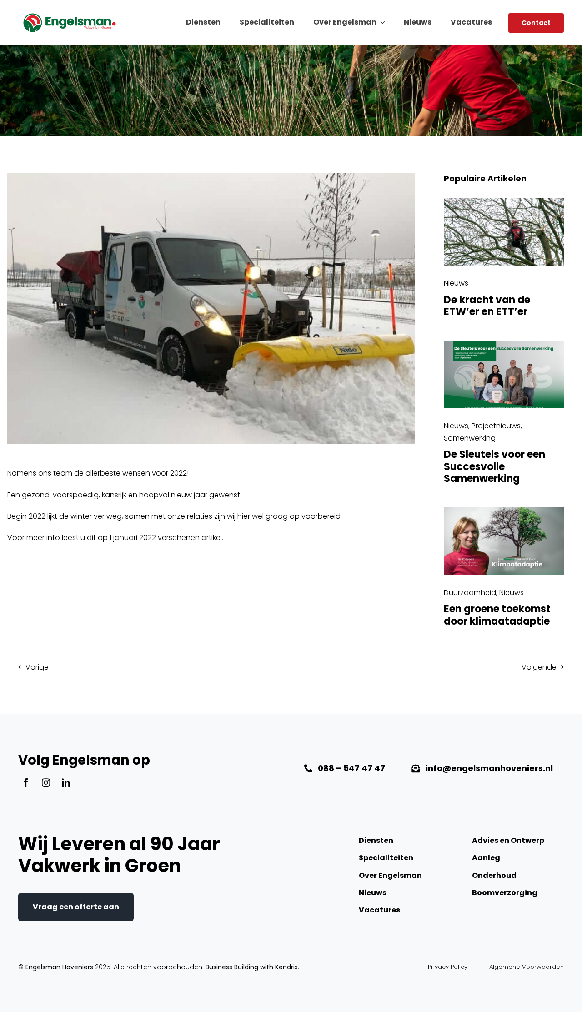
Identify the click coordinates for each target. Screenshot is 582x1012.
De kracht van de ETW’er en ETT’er (487, 306)
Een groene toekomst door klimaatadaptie (497, 615)
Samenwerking (470, 438)
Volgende (539, 667)
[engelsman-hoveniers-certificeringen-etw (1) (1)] (504, 201)
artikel (211, 537)
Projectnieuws (496, 426)
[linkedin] (66, 782)
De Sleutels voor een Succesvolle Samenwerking (494, 466)
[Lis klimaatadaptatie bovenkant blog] (504, 511)
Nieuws (456, 283)
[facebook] (26, 782)
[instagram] (46, 782)
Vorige (37, 667)
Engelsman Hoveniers (59, 967)
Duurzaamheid (470, 592)
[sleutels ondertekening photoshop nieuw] (504, 344)
